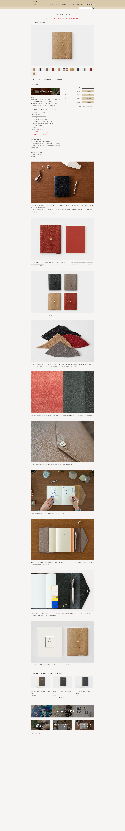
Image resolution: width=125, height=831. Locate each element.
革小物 (36, 22)
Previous (32, 698)
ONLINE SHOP (90, 4)
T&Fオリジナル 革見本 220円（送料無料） (41, 141)
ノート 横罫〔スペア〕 (37, 117)
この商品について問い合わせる (87, 106)
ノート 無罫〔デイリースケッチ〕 (39, 112)
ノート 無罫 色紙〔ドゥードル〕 (39, 116)
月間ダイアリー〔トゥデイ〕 (38, 125)
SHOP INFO (65, 4)
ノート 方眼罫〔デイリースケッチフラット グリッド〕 (43, 121)
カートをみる (93, 2)
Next (93, 698)
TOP (32, 22)
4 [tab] (66, 697)
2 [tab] (61, 697)
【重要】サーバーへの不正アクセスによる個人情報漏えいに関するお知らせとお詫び (62, 18)
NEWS (57, 4)
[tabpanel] (40, 686)
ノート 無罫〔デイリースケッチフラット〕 (41, 119)
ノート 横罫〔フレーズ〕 (37, 114)
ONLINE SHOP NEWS (62, 7)
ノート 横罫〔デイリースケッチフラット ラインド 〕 (43, 123)
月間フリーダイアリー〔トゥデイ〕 (39, 129)
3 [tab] (64, 697)
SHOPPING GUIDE (35, 7)
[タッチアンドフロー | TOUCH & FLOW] (35, 4)
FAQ (54, 7)
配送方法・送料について (36, 152)
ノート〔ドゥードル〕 (39, 264)
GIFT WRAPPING (46, 7)
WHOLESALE (80, 4)
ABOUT (72, 4)
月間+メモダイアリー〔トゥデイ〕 (39, 127)
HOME (51, 4)
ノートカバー (42, 22)
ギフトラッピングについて (36, 154)
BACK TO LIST (36, 733)
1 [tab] (59, 697)
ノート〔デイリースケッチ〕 (80, 262)
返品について (34, 156)
